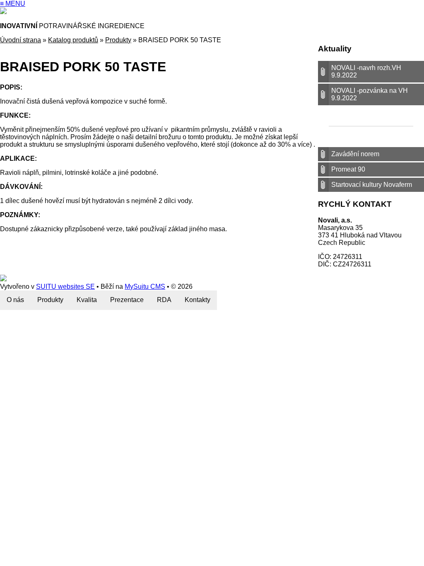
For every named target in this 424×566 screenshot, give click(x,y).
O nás (15, 299)
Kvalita (87, 299)
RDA (164, 299)
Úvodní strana (20, 40)
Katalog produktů (73, 40)
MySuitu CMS (145, 286)
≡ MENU (12, 3)
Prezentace (127, 299)
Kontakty (197, 299)
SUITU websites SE (65, 286)
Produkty (118, 40)
